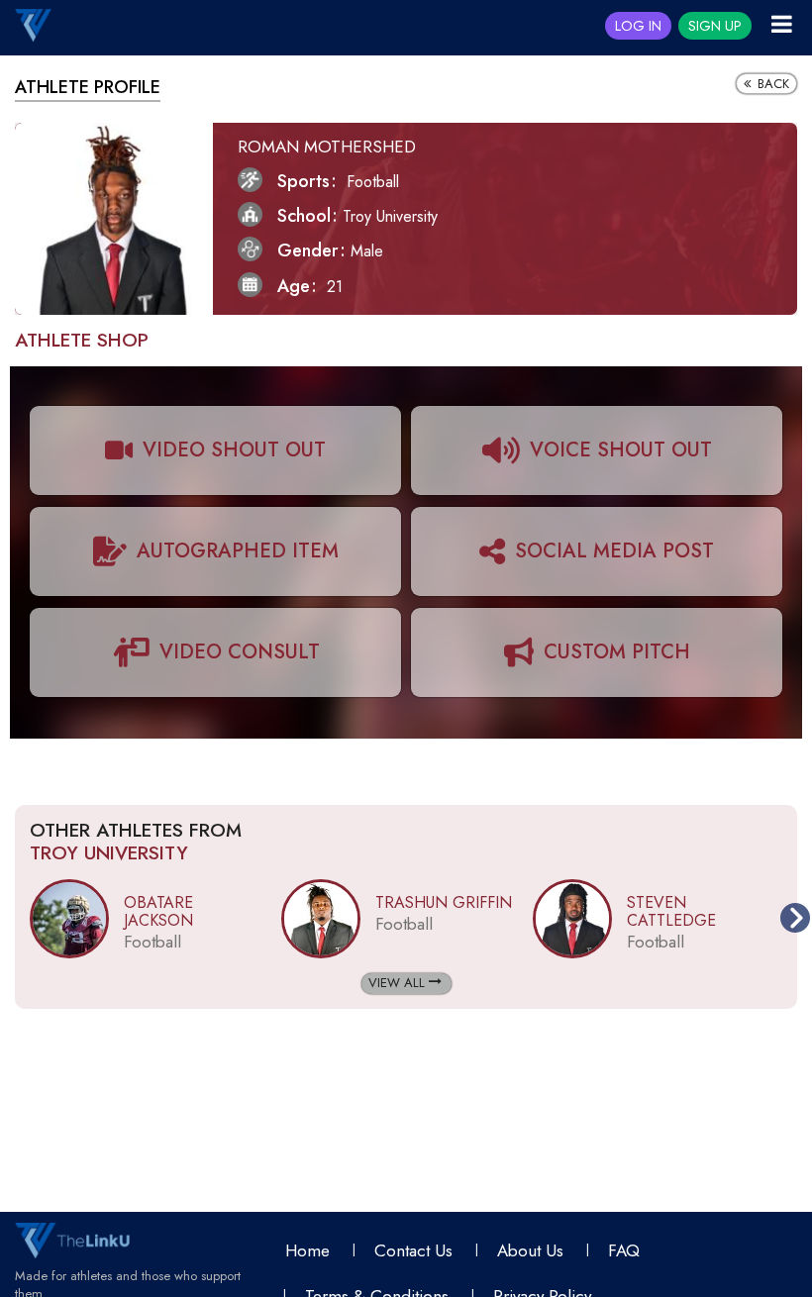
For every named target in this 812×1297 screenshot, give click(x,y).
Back (771, 83)
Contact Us (413, 1250)
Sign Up (715, 26)
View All (398, 982)
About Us (530, 1250)
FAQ (624, 1250)
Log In (638, 26)
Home (307, 1250)
